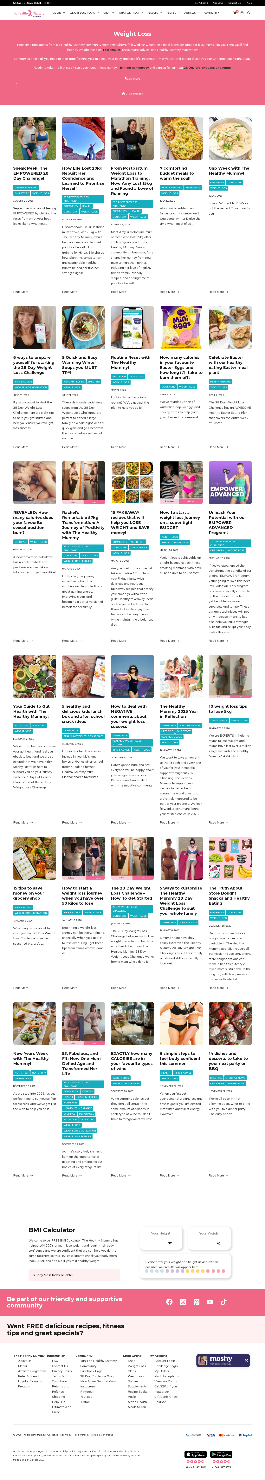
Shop (106, 12)
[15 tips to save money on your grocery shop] (34, 858)
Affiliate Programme (32, 1371)
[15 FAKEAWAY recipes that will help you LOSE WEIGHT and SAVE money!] (132, 482)
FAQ (55, 1361)
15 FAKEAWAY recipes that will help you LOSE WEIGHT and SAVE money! (130, 522)
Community (211, 12)
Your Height (160, 1233)
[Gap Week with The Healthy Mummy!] (230, 138)
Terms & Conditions (102, 1434)
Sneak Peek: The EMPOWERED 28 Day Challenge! (30, 173)
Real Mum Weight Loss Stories (83, 736)
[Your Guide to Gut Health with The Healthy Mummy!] (34, 676)
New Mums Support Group (99, 1381)
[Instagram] (183, 1302)
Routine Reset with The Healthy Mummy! (130, 362)
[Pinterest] (196, 1302)
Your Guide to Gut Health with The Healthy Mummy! (31, 711)
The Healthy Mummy (29, 1356)
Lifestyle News (235, 1077)
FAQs (249, 2)
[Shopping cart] (235, 13)
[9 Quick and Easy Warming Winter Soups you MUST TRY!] (83, 327)
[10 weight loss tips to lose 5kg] (230, 676)
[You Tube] (210, 1302)
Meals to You (137, 1407)
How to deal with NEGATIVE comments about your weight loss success (129, 716)
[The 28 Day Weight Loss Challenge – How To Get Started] (132, 858)
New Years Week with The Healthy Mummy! (31, 1058)
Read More (23, 292)
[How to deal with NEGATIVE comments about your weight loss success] (132, 676)
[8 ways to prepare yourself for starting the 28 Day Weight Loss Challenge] (34, 327)
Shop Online (132, 1356)
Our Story (22, 193)
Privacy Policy (62, 1371)
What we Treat (129, 12)
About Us (218, 2)
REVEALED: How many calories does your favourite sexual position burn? (33, 522)
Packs (132, 1397)
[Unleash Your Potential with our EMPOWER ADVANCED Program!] (230, 482)
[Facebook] (169, 1302)
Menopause (86, 1113)
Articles (190, 12)
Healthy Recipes (171, 187)
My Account (158, 1356)
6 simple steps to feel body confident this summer (180, 1058)
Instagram (87, 1386)
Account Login (164, 1361)
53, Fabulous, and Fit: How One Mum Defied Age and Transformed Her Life (81, 1063)
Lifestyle (94, 381)
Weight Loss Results (77, 560)
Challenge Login (166, 1366)
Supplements (137, 1386)
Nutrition (217, 182)
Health (86, 206)
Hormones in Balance (78, 1108)
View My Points (165, 1381)
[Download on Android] (221, 1454)
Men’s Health (137, 1402)
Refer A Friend (200, 2)
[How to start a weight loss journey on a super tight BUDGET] (181, 482)
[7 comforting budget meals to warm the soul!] (181, 138)
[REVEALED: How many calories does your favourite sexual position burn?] (34, 482)
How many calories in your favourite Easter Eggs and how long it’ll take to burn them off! (181, 367)
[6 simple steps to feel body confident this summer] (181, 1023)
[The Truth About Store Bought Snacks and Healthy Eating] (230, 858)
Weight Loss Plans (82, 12)
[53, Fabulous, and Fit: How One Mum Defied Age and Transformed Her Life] (83, 1023)
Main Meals (193, 187)
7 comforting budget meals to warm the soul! (177, 173)
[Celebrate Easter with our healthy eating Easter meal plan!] (230, 327)
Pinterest (87, 1391)
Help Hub (58, 1402)
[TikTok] (223, 1302)
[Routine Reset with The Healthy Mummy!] (132, 327)
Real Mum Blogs (171, 736)
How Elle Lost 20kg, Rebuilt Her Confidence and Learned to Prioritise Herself (83, 178)
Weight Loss (40, 193)
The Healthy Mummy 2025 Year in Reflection (179, 711)
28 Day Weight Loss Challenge (76, 199)
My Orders (161, 1371)
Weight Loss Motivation (31, 387)
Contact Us (234, 2)
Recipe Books (137, 1391)
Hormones (70, 1102)
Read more (132, 78)
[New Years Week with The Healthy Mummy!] (34, 1023)
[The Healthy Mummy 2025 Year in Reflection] (181, 676)
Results (152, 12)
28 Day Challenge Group (97, 1376)
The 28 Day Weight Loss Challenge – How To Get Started (131, 893)
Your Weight (209, 1233)
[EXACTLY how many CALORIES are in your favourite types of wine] (132, 1023)
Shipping (58, 1397)
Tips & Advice (23, 381)
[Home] (123, 93)
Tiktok (85, 1402)
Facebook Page (91, 1371)
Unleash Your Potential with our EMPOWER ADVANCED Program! (227, 522)
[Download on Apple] (195, 1454)
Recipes (171, 12)
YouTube (86, 1397)
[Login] (242, 12)
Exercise (87, 1091)
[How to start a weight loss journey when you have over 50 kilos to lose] (83, 858)
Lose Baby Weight (26, 187)
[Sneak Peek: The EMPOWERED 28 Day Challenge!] (34, 138)
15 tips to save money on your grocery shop (28, 893)
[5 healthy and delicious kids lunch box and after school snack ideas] (83, 676)
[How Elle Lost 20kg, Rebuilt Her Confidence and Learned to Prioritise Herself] (83, 138)
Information (56, 1356)
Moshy (57, 12)
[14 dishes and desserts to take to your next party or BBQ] (230, 1023)
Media (22, 1366)
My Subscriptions (166, 1376)
